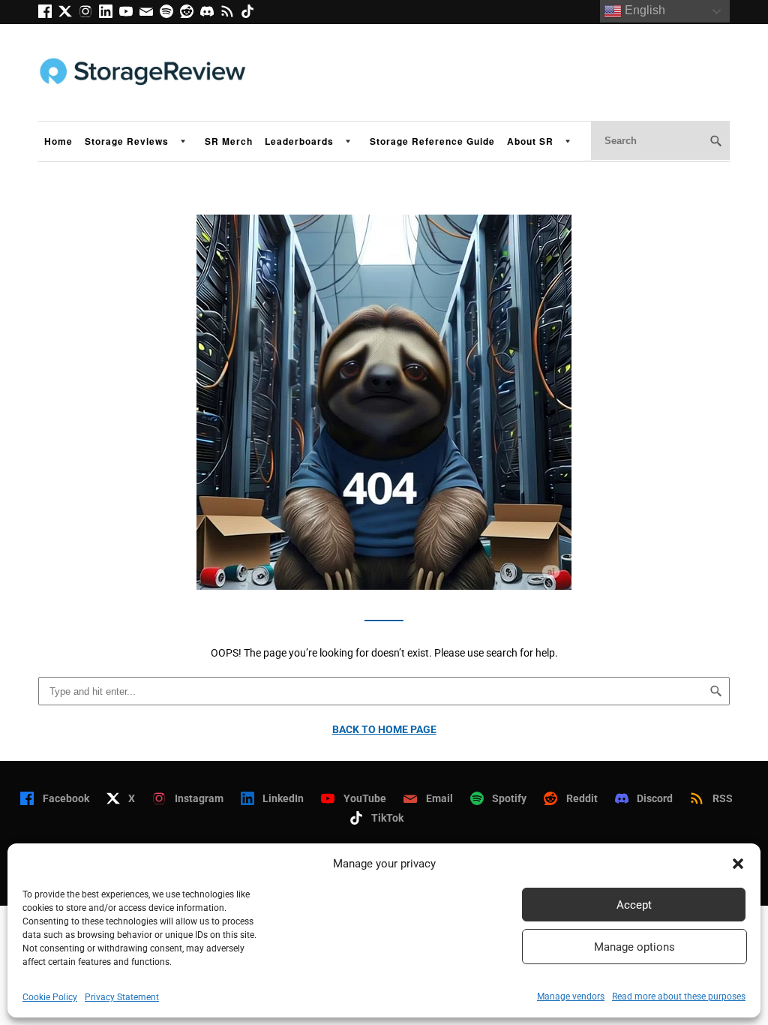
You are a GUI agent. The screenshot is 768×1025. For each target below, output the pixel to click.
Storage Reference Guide (432, 141)
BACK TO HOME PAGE (384, 729)
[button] (738, 863)
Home (58, 141)
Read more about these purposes (679, 996)
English (643, 10)
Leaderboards (299, 141)
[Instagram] (89, 14)
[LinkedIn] (109, 14)
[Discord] (210, 14)
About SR (530, 141)
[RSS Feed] (230, 14)
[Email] (150, 14)
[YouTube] (129, 14)
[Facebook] (48, 14)
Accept (634, 905)
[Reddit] (190, 14)
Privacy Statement (122, 997)
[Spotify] (170, 14)
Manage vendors (570, 996)
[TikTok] (250, 14)
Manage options (634, 947)
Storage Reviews (127, 141)
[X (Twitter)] (68, 14)
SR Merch (229, 141)
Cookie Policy (49, 997)
